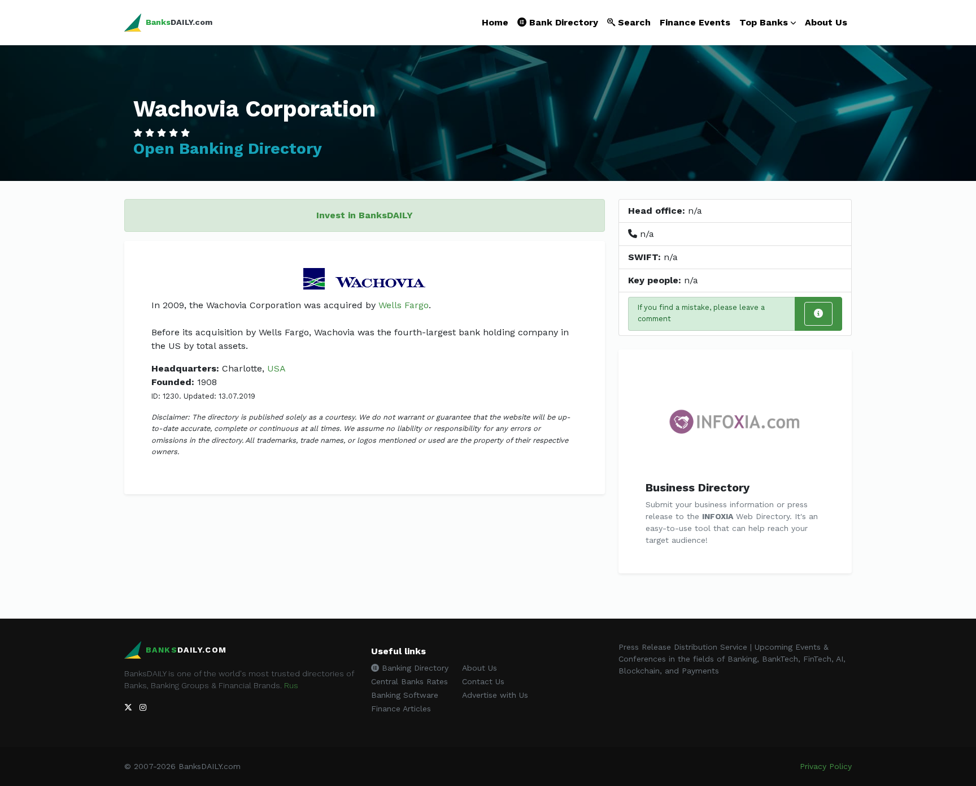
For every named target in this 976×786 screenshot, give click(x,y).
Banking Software (404, 694)
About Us (826, 22)
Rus (291, 685)
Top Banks (763, 22)
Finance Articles (401, 708)
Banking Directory (413, 667)
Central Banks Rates (409, 681)
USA (276, 368)
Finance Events (695, 22)
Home (495, 22)
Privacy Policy (826, 766)
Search (633, 22)
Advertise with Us (495, 694)
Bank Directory (562, 22)
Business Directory (698, 487)
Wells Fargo (403, 305)
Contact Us (483, 681)
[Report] (818, 314)
